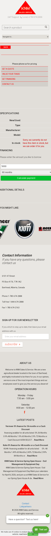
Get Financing (8, 79)
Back (6, 47)
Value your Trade (11, 74)
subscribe (11, 344)
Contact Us (8, 84)
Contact (25, 503)
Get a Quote (8, 69)
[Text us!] (40, 530)
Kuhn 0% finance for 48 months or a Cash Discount (25, 445)
